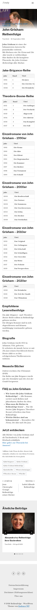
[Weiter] (31, 532)
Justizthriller (8, 470)
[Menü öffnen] (33, 3)
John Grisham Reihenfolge (13, 466)
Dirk (7, 39)
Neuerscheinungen (23, 470)
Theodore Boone (9, 474)
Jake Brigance (8, 462)
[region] (18, 590)
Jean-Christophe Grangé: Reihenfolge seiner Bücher (8, 488)
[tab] (14, 553)
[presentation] (18, 523)
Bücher (18, 24)
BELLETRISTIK (8, 24)
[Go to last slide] (5, 532)
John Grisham (21, 462)
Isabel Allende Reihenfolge (28, 484)
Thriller (22, 474)
